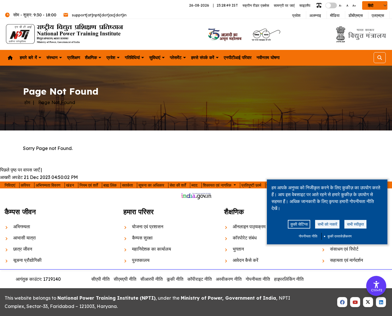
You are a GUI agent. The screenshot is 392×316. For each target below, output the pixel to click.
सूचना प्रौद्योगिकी (27, 260)
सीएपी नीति (100, 279)
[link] (224, 34)
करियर (25, 185)
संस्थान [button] (52, 57)
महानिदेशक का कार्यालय (151, 249)
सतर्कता (127, 185)
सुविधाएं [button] (154, 57)
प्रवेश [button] (110, 57)
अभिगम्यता (21, 226)
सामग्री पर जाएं (284, 5)
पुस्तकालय (141, 260)
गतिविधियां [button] (132, 57)
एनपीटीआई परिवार (238, 57)
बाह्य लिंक (110, 185)
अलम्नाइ (315, 15)
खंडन (70, 185)
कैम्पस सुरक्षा (142, 238)
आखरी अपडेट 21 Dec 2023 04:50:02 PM (39, 177)
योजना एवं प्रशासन (147, 226)
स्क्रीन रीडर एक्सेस (255, 5)
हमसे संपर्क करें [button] (202, 57)
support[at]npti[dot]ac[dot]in (99, 15)
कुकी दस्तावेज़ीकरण (339, 236)
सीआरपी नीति (151, 279)
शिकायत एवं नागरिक (217, 185)
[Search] (380, 57)
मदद (194, 185)
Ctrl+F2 (376, 290)
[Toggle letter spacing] (320, 5)
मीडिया (334, 15)
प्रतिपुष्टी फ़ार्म (251, 185)
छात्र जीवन (22, 249)
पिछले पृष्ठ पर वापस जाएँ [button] (20, 170)
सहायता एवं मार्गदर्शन (346, 260)
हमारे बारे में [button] (28, 57)
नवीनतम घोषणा (268, 57)
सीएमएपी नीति (125, 279)
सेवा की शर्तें (178, 185)
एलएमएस (378, 15)
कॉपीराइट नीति (199, 279)
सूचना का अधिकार (151, 185)
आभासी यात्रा (24, 238)
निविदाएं (10, 185)
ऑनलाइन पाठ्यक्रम (249, 226)
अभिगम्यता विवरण (48, 185)
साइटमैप (304, 5)
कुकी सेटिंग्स (299, 224)
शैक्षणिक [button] (91, 57)
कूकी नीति (175, 279)
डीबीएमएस (355, 15)
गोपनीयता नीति (308, 236)
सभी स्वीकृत (355, 224)
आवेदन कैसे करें (245, 260)
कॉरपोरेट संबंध (245, 238)
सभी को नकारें (327, 224)
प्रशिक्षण (73, 57)
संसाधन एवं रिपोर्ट (344, 249)
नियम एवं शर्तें (88, 185)
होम (27, 102)
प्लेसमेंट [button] (176, 57)
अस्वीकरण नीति (229, 279)
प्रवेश (296, 15)
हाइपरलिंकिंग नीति (289, 279)
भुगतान (238, 249)
